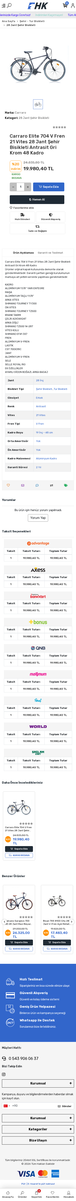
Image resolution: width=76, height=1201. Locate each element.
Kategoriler (38, 1129)
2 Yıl (38, 467)
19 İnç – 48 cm (44, 432)
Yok (38, 441)
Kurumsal (38, 1083)
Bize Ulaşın (38, 1140)
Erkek (39, 397)
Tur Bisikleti (60, 389)
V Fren (40, 423)
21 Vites (40, 415)
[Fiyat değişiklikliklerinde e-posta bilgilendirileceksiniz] (67, 485)
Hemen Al (38, 199)
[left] (4, 922)
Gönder (67, 1106)
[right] (71, 922)
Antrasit (41, 406)
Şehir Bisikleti (44, 389)
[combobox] (6, 1106)
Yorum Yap (38, 518)
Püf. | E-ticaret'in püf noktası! (38, 1184)
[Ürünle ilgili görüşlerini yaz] (38, 485)
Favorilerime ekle (23, 207)
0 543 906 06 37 (23, 1058)
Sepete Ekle (51, 187)
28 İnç (40, 380)
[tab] (23, 253)
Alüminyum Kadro (46, 458)
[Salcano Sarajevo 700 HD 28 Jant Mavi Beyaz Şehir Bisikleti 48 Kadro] (19, 901)
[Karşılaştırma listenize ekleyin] (52, 485)
